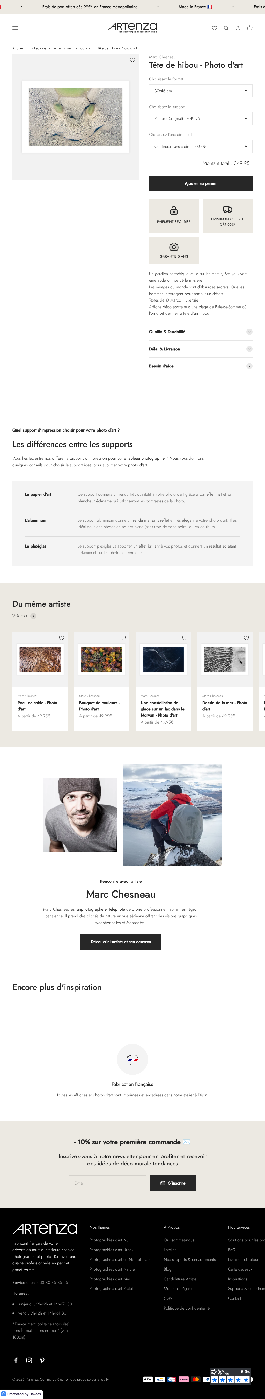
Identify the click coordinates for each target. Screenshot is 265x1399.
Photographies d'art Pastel (111, 1289)
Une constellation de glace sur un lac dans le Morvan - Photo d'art (163, 709)
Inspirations (237, 1279)
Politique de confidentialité (187, 1308)
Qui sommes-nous (179, 1240)
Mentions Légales (178, 1289)
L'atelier (170, 1250)
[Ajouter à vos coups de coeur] (132, 60)
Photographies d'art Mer (110, 1279)
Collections (38, 48)
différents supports (68, 458)
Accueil (18, 48)
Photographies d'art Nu (109, 1240)
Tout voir (85, 48)
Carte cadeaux (240, 1269)
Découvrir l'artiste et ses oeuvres (121, 942)
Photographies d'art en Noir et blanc (120, 1260)
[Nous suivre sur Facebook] (15, 1360)
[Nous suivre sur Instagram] (29, 1360)
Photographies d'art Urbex (111, 1250)
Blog (168, 1269)
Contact (234, 1298)
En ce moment (62, 48)
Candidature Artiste (180, 1279)
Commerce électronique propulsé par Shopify (74, 1379)
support (178, 107)
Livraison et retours (244, 1260)
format (177, 79)
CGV (168, 1298)
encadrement (181, 134)
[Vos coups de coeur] (214, 28)
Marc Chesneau (162, 57)
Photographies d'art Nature (112, 1269)
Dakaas (35, 1394)
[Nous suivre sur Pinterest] (42, 1360)
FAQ (232, 1250)
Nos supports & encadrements (190, 1260)
